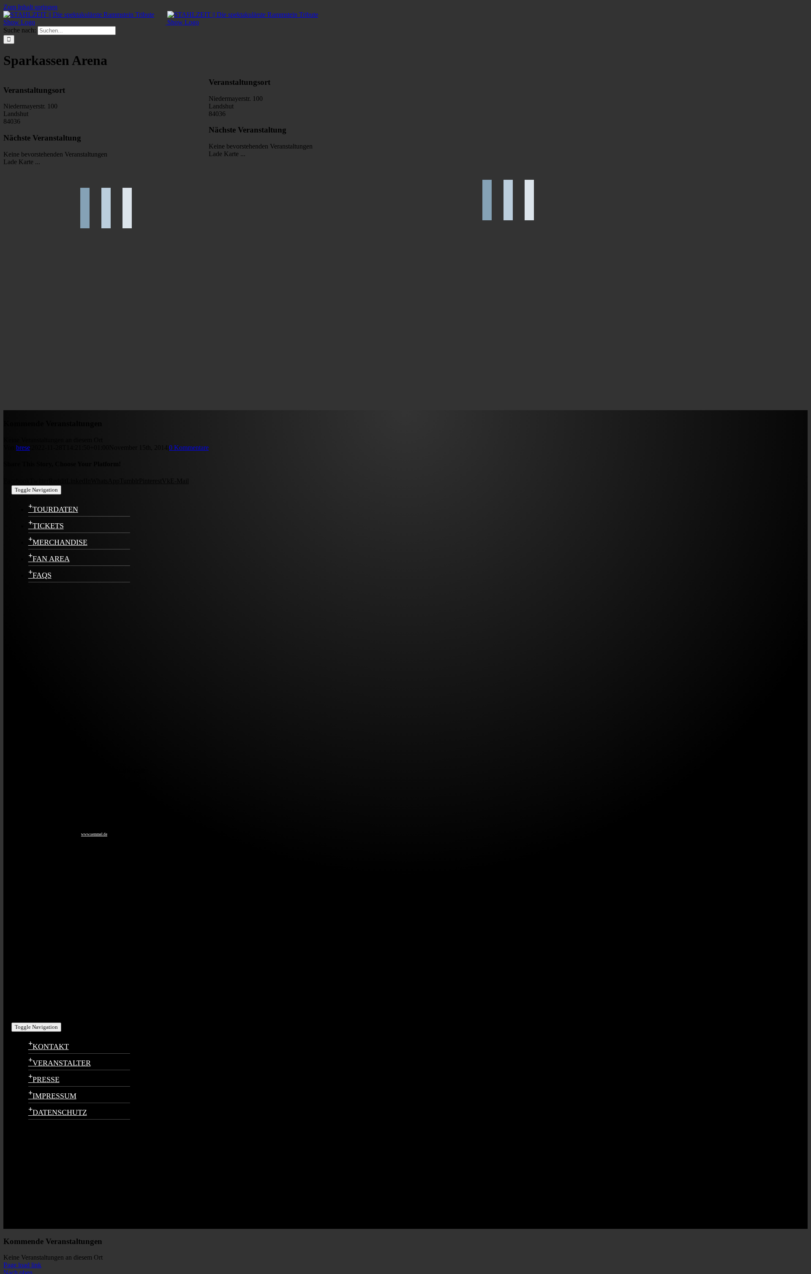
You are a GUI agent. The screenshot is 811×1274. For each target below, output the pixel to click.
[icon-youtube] (53, 926)
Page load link (22, 1265)
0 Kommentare (189, 447)
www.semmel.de (94, 834)
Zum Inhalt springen (30, 7)
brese (23, 447)
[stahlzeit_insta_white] (53, 757)
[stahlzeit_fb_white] (53, 672)
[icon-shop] (53, 1012)
